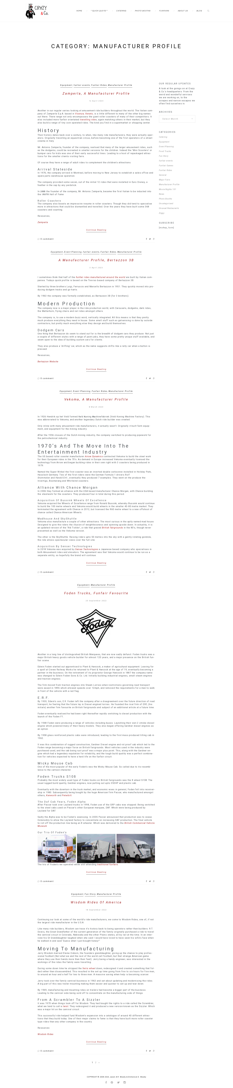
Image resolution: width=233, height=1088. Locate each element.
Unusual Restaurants (169, 208)
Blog (199, 11)
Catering (121, 11)
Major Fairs (164, 180)
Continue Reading (96, 230)
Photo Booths (142, 11)
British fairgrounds (112, 527)
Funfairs (164, 11)
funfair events (82, 85)
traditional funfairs (107, 864)
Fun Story (90, 894)
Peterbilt (67, 795)
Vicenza (79, 113)
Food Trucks (165, 151)
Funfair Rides (99, 85)
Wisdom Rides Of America (96, 902)
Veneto (89, 113)
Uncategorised (166, 203)
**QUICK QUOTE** (99, 11)
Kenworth (51, 795)
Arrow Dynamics (94, 456)
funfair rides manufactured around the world (101, 277)
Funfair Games (166, 165)
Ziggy (161, 213)
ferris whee (89, 968)
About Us (183, 11)
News (161, 194)
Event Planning (73, 252)
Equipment (66, 85)
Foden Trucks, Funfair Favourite (96, 593)
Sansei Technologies (86, 549)
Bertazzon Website (48, 361)
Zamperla (43, 222)
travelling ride (87, 119)
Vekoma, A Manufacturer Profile (96, 399)
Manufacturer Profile (120, 85)
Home (79, 11)
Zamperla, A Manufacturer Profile (96, 93)
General (163, 175)
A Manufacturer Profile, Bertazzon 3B (96, 260)
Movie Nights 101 (167, 189)
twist (65, 1006)
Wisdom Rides (46, 1034)
